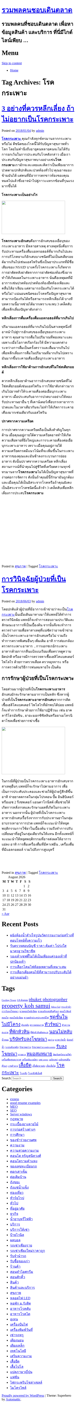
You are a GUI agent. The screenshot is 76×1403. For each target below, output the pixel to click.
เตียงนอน (17, 1340)
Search (6, 1078)
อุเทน (14, 1319)
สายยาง (22, 1054)
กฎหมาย (16, 1119)
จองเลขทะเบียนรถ (23, 1166)
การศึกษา (17, 1134)
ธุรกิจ (14, 1214)
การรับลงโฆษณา (10, 1011)
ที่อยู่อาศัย (17, 1208)
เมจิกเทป (53, 1059)
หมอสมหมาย (39, 1053)
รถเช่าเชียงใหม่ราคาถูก (27, 1250)
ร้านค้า (15, 1266)
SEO (13, 1110)
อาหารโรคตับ (20, 1308)
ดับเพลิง (25, 1025)
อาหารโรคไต (20, 1314)
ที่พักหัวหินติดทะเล (39, 1032)
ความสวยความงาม (24, 1150)
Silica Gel (55, 1007)
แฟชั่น (14, 1377)
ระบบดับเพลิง (12, 1047)
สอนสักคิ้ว (17, 1277)
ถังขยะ (15, 1182)
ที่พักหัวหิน (19, 1031)
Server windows (21, 1114)
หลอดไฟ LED (20, 1298)
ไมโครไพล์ (18, 1388)
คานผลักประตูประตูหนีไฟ (36, 1018)
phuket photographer (48, 999)
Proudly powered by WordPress (23, 1395)
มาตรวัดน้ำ (60, 1040)
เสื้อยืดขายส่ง (38, 1066)
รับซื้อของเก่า (20, 1261)
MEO (14, 1106)
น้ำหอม (5, 1040)
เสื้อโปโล (16, 1366)
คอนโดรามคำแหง (23, 1161)
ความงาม (17, 1145)
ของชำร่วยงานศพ (23, 1140)
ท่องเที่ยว (16, 1192)
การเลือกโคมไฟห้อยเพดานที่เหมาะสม (38, 967)
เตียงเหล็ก (17, 1345)
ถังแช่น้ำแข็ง (19, 1187)
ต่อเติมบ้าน (18, 1177)
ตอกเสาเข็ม (18, 1171)
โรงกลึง (23, 1073)
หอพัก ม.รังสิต (20, 1303)
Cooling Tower (9, 1000)
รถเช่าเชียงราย (21, 1245)
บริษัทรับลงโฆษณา (28, 1039)
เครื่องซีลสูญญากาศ (11, 1059)
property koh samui (26, 1005)
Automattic (13, 1399)
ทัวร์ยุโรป (17, 1198)
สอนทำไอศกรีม (21, 1272)
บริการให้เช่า (19, 1229)
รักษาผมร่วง (25, 1047)
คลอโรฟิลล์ (65, 1011)
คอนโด (5, 1018)
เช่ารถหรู (17, 1335)
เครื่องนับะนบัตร (30, 1059)
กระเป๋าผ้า (66, 1007)
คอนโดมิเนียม (16, 1018)
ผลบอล (15, 1240)
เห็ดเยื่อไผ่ (51, 1066)
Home (14, 70)
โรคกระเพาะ (48, 566)
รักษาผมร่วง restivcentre (43, 1047)
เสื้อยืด (25, 1065)
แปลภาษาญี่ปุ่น (21, 1372)
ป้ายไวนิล (17, 1235)
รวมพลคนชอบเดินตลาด (37, 10)
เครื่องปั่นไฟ (19, 1324)
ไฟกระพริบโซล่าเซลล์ (26, 1382)
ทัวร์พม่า (53, 1024)
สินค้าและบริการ (22, 1287)
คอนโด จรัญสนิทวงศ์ (25, 1156)
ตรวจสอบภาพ (37, 1025)
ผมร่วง (51, 1040)
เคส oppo (43, 1059)
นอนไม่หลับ (60, 1031)
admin (40, 130)
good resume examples (25, 1103)
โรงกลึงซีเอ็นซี (35, 1073)
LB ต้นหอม (22, 1000)
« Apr (5, 914)
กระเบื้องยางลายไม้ (24, 1124)
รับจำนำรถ (18, 1256)
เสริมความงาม (21, 1356)
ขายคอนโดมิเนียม (28, 1011)
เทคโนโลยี (18, 1351)
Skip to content (12, 63)
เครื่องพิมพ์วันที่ (21, 1330)
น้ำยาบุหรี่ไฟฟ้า (21, 1219)
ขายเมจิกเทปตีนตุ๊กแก (48, 1011)
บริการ (15, 1224)
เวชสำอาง (13, 1066)
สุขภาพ (20, 566)
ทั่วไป (14, 1203)
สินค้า (14, 1282)
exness (14, 1099)
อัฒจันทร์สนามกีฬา (62, 1054)
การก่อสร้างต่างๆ (22, 1129)
